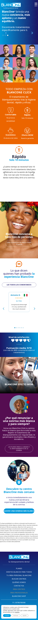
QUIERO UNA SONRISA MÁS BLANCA (19, 511)
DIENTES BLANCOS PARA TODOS (19, 572)
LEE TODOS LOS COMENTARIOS (19, 285)
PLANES (19, 568)
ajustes (17, 612)
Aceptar (7, 615)
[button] (14, 327)
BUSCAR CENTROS (19, 579)
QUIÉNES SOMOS (19, 582)
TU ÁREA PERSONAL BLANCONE (18, 575)
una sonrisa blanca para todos (19, 243)
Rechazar (15, 615)
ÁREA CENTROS (19, 589)
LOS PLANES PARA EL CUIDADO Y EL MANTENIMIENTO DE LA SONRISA (19, 448)
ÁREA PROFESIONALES (19, 593)
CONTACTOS (19, 586)
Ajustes (24, 615)
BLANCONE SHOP (19, 596)
